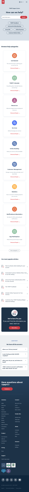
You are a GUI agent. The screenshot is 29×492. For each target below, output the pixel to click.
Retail (2, 407)
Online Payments (20, 29)
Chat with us (14, 327)
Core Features (4, 436)
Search (23, 17)
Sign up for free (18, 403)
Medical (3, 422)
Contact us (7, 388)
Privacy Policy (18, 488)
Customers (17, 434)
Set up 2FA (7, 29)
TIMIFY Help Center (5, 459)
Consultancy (3, 426)
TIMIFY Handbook (14, 23)
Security (3, 443)
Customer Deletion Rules (14, 32)
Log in (16, 405)
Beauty (2, 420)
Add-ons (3, 438)
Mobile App (17, 421)
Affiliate (16, 447)
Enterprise (3, 405)
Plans (2, 451)
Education (3, 416)
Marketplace (4, 440)
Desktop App (17, 417)
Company (17, 430)
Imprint (2, 488)
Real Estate (3, 411)
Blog (16, 436)
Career (16, 432)
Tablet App (17, 419)
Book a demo (17, 409)
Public (2, 418)
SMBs (2, 403)
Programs (17, 445)
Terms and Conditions (10, 488)
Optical (2, 428)
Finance (3, 409)
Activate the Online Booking (14, 26)
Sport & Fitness (4, 424)
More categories (14, 250)
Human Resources (5, 413)
